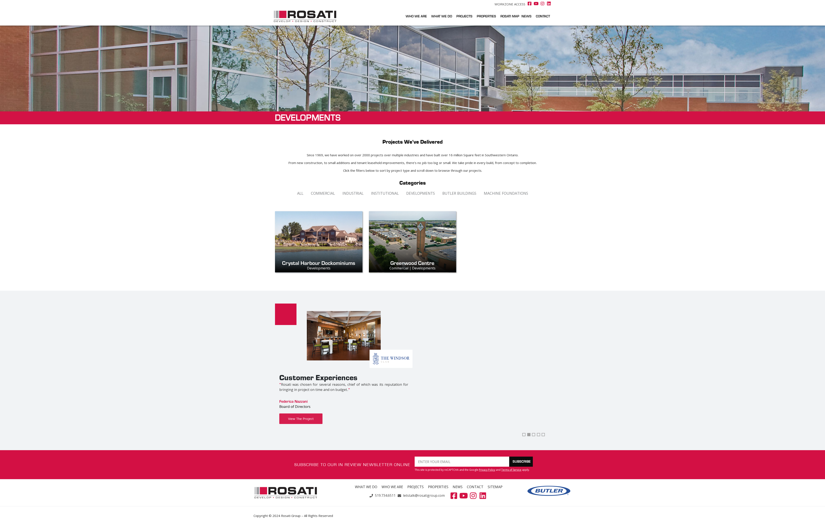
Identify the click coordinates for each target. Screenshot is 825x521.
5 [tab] (543, 434)
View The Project (301, 418)
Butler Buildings (459, 193)
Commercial (323, 193)
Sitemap (495, 487)
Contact (543, 16)
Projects (464, 16)
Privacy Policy (487, 470)
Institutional (385, 193)
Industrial (353, 193)
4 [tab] (538, 434)
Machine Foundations (506, 193)
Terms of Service (511, 470)
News (526, 16)
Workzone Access (510, 4)
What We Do (441, 16)
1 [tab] (524, 434)
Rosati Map (509, 16)
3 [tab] (533, 434)
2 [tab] (528, 434)
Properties (486, 16)
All (300, 193)
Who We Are (416, 16)
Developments (420, 193)
